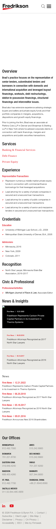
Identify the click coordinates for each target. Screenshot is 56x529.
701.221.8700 (9, 457)
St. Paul (5, 480)
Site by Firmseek (33, 522)
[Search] (43, 6)
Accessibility (8, 522)
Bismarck (6, 453)
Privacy (19, 519)
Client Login (21, 516)
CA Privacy (31, 519)
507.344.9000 (36, 474)
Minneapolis (22, 38)
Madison (6, 471)
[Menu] (49, 7)
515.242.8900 (36, 448)
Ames (31, 445)
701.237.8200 (36, 465)
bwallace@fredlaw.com (28, 43)
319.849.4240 (9, 465)
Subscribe (7, 516)
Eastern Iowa (8, 462)
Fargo (32, 462)
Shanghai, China (36, 480)
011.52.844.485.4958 (12, 491)
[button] (29, 56)
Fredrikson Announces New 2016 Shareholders (24, 419)
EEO (19, 522)
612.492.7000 (9, 448)
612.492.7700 (9, 483)
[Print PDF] (17, 56)
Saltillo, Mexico (9, 488)
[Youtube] (12, 505)
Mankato (33, 471)
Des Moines (34, 453)
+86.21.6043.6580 (38, 483)
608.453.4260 (9, 474)
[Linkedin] (3, 505)
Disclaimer (7, 519)
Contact (41, 512)
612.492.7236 (23, 47)
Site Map (34, 516)
